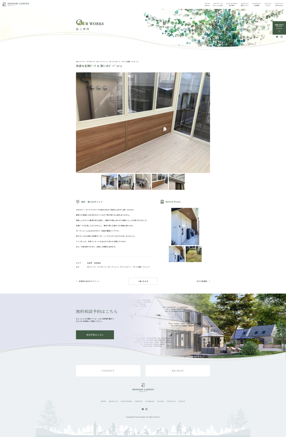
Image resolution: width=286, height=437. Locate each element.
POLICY (182, 401)
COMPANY (256, 4)
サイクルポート (115, 61)
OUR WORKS (232, 4)
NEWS (207, 4)
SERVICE (245, 4)
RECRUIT (178, 370)
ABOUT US (218, 4)
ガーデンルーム (102, 61)
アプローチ (91, 61)
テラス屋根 (126, 61)
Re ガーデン (81, 61)
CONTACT (279, 4)
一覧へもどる (143, 281)
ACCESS (268, 4)
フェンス (136, 61)
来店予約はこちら (95, 334)
